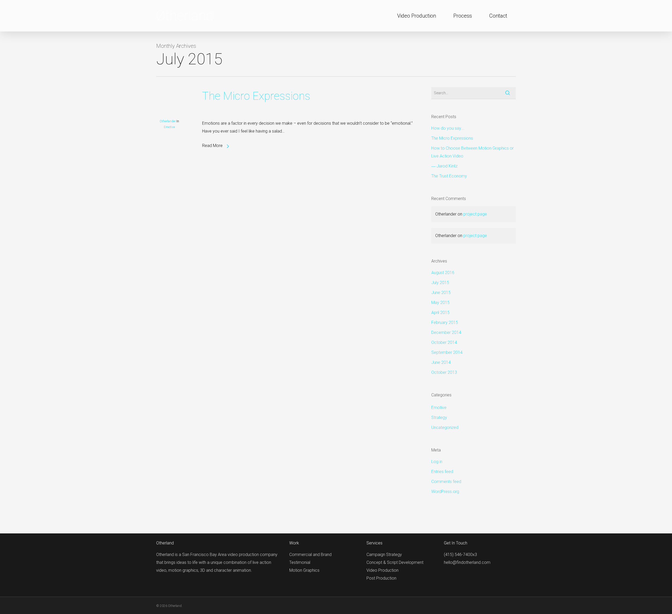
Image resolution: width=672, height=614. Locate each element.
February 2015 (444, 322)
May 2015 (440, 302)
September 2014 (447, 352)
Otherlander (168, 121)
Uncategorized (444, 427)
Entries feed (442, 471)
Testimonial (299, 562)
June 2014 (441, 362)
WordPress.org (445, 491)
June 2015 (441, 292)
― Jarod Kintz (444, 166)
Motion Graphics (304, 570)
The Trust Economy (449, 176)
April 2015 (440, 312)
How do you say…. (448, 128)
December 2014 (446, 332)
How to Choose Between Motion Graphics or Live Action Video (472, 152)
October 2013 (444, 372)
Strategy (439, 417)
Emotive (169, 127)
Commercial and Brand (310, 554)
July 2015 (440, 282)
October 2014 (444, 342)
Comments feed (446, 481)
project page (475, 214)
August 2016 (442, 272)
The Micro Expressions (256, 96)
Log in (436, 461)
